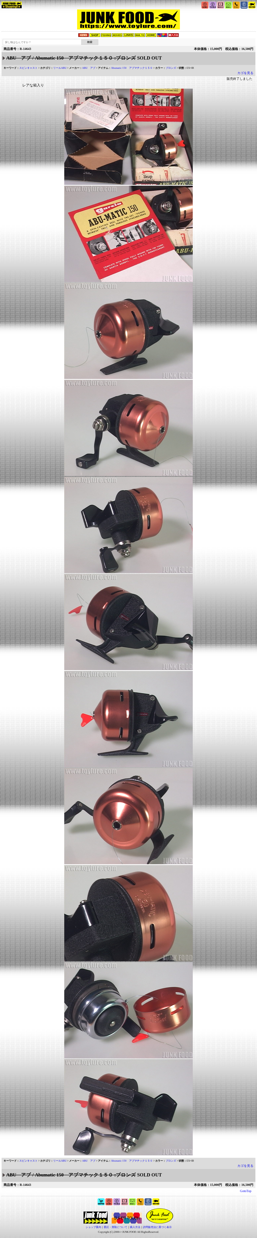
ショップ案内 (93, 1227)
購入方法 (135, 1227)
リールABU (59, 67)
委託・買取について (115, 1227)
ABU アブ (88, 67)
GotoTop (245, 1191)
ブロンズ (171, 67)
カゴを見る (245, 73)
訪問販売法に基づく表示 (157, 1227)
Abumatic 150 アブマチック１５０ (132, 67)
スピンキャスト (28, 67)
